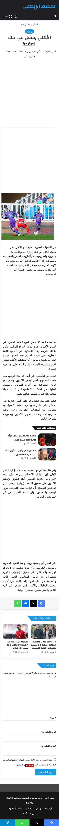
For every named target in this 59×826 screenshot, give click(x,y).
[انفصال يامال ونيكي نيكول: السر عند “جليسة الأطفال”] (47, 454)
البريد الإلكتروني (48, 732)
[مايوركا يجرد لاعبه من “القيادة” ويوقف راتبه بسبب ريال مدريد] (15, 631)
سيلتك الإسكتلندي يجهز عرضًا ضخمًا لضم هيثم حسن (22, 438)
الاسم (53, 718)
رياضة (23, 24)
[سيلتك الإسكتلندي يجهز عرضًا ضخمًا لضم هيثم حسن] (47, 439)
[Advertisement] (29, 796)
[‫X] (33, 603)
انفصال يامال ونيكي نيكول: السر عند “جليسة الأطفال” (20, 452)
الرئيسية (32, 24)
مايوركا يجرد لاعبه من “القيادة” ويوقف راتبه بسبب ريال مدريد (17, 645)
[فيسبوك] (41, 603)
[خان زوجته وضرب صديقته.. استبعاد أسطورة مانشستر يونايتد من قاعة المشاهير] (43, 631)
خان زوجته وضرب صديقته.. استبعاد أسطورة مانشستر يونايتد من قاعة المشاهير (43, 645)
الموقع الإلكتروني (48, 745)
